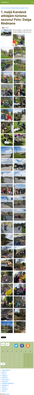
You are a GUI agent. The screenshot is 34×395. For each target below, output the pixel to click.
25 (7, 363)
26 (12, 363)
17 (2, 361)
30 (16, 354)
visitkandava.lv (5, 2)
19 (12, 361)
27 (2, 354)
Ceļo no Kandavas (5, 8)
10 (2, 359)
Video (26, 8)
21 (21, 361)
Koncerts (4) (5, 381)
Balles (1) (4, 372)
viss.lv (7, 394)
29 (12, 354)
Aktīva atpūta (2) (6, 370)
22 (25, 361)
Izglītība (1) (5, 375)
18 (7, 361)
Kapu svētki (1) (6, 379)
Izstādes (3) (5, 377)
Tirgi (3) (4, 391)
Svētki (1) (4, 387)
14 (21, 359)
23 (30, 361)
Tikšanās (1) (5, 389)
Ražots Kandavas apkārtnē (17, 8)
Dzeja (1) (4, 373)
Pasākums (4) (5, 385)
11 (7, 359)
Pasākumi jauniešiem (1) (8, 383)
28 (7, 354)
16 (30, 359)
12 (12, 359)
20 (16, 361)
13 (16, 359)
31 (21, 354)
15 (25, 359)
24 (2, 363)
